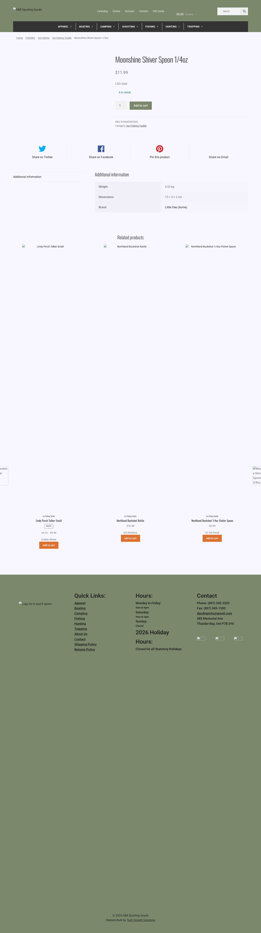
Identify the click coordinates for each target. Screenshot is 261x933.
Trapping (80, 629)
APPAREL (63, 26)
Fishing (79, 618)
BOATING (84, 26)
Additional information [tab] (27, 176)
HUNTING (171, 26)
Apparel (80, 603)
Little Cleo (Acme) (176, 207)
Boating (79, 608)
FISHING (150, 26)
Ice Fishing (44, 38)
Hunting (80, 623)
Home (19, 38)
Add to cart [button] (49, 545)
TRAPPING (193, 26)
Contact (143, 11)
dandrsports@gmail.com (214, 613)
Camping (80, 613)
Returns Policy (84, 649)
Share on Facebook (101, 157)
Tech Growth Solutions (141, 920)
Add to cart (141, 105)
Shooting (128, 26)
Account (129, 11)
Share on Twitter (42, 157)
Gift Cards (158, 11)
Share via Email (218, 157)
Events (116, 11)
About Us (80, 634)
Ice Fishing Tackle (61, 38)
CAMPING (106, 26)
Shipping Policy (85, 644)
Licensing (102, 11)
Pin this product (160, 157)
